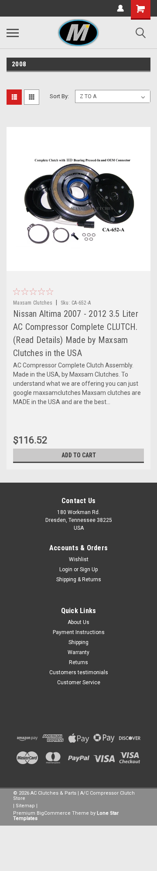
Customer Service (78, 682)
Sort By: (59, 96)
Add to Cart (78, 455)
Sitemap (25, 806)
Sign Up (89, 569)
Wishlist (79, 559)
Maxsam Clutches (32, 303)
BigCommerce (54, 813)
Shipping (78, 642)
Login (65, 569)
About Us (78, 622)
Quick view (80, 264)
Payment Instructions (79, 632)
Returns (78, 662)
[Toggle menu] (13, 33)
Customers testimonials (78, 672)
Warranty (78, 652)
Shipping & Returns (78, 579)
